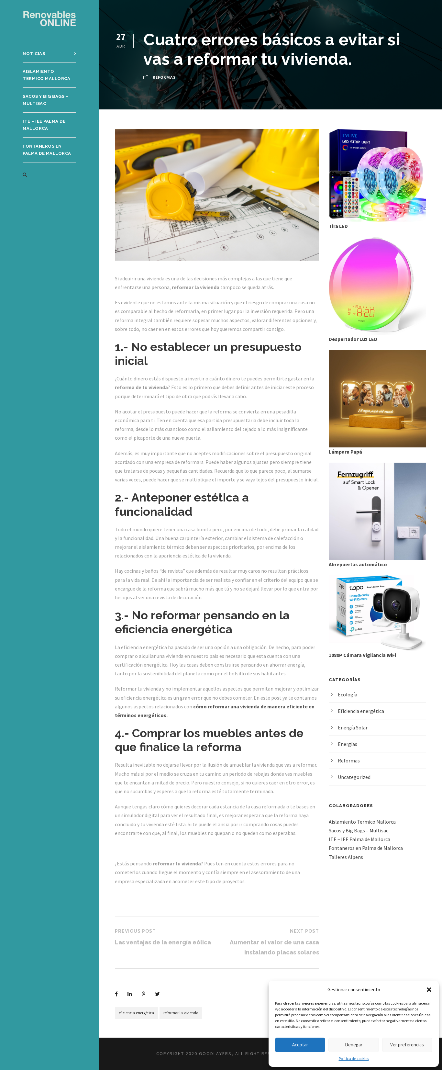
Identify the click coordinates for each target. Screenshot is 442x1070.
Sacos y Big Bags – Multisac (45, 100)
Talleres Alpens (346, 857)
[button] (429, 989)
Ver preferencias (407, 1045)
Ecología (347, 694)
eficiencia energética (136, 1013)
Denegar (353, 1045)
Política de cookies (354, 1058)
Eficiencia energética (361, 711)
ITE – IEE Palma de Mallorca (44, 125)
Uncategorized (354, 777)
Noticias (34, 53)
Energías (347, 744)
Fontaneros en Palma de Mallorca (47, 150)
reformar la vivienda (180, 1013)
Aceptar (300, 1045)
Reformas (164, 77)
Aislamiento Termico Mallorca (46, 75)
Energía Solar (353, 727)
